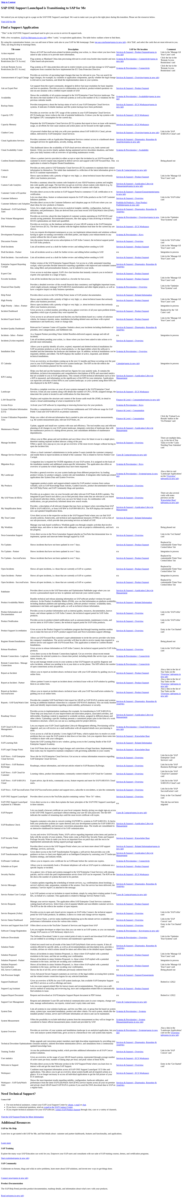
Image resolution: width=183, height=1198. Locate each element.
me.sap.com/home (110, 42)
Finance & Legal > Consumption (138, 400)
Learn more (6, 1143)
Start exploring (15, 1158)
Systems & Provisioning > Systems (131, 1011)
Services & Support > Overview (137, 77)
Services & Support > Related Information (134, 295)
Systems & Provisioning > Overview (131, 287)
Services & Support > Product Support (132, 88)
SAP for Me (34, 38)
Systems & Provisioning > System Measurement (130, 1020)
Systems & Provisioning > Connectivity (133, 68)
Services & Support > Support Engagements (135, 975)
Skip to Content (8, 2)
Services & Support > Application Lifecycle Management (134, 185)
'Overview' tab (170, 477)
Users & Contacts (131, 170)
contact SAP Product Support (67, 1109)
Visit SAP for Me (8, 22)
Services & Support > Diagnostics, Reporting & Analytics (136, 140)
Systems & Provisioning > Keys (129, 234)
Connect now (14, 1178)
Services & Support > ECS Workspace (132, 115)
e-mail (77, 1105)
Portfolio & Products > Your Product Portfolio (131, 203)
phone (70, 1105)
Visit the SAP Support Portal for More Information (22, 1117)
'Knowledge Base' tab (170, 501)
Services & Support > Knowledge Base (133, 736)
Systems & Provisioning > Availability (132, 150)
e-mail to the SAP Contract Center (58, 1107)
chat (84, 1105)
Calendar (128, 363)
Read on (12, 1196)
